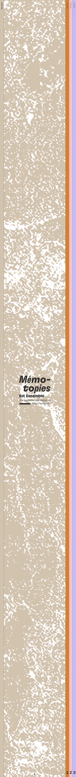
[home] (2, 388)
